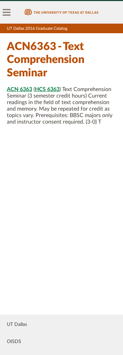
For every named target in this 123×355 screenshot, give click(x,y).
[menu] (7, 12)
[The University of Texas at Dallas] (61, 12)
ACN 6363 (19, 89)
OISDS (14, 341)
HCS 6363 (47, 89)
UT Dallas (17, 324)
